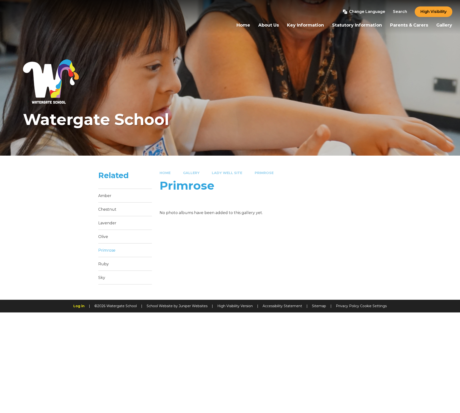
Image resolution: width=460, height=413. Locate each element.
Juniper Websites (193, 306)
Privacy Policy (347, 306)
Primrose (264, 173)
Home (165, 173)
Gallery (191, 173)
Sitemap (319, 306)
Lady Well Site (227, 173)
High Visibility (433, 11)
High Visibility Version (235, 306)
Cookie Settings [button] (373, 306)
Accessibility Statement (282, 306)
